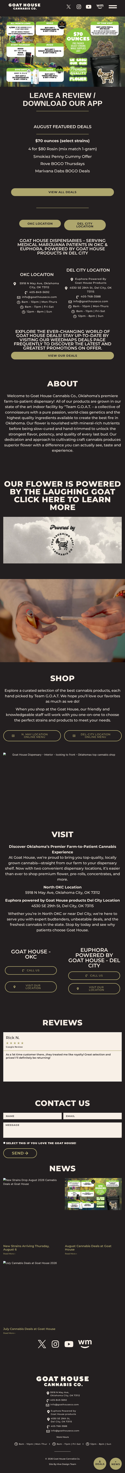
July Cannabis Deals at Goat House (29, 1329)
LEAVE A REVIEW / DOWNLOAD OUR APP (62, 99)
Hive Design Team (66, 1464)
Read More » (9, 1253)
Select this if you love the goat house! (41, 1143)
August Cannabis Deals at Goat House (88, 1247)
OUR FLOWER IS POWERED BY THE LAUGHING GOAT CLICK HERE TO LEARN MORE (62, 495)
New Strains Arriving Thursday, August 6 (26, 1247)
